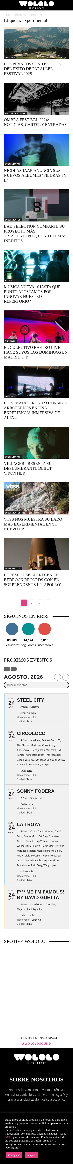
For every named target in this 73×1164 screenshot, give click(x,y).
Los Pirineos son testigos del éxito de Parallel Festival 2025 (32, 69)
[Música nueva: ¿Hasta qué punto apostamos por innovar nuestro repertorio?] (36, 266)
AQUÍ (8, 1137)
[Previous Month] (57, 677)
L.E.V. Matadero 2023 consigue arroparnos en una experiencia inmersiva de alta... (36, 410)
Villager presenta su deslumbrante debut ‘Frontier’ (28, 468)
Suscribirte (44, 624)
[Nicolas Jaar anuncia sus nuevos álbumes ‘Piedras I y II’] (36, 150)
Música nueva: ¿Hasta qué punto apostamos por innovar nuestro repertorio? (32, 294)
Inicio (7, 14)
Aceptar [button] (31, 1155)
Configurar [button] (14, 1155)
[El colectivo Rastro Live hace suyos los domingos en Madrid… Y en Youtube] (36, 326)
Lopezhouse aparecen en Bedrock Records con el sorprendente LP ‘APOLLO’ (32, 580)
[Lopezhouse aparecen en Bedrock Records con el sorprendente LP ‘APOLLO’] (36, 554)
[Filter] (7, 669)
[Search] (67, 5)
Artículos (10, 280)
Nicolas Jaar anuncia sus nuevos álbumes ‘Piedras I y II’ (35, 175)
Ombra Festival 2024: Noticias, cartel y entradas (35, 122)
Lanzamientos (12, 164)
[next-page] (48, 603)
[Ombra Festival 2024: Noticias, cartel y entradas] (36, 99)
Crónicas (10, 57)
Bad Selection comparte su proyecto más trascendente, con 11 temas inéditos (35, 233)
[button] (6, 5)
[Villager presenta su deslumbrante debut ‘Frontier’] (36, 443)
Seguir (12, 624)
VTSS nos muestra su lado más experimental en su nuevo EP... (33, 524)
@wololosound (36, 1043)
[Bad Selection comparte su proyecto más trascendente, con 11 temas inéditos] (36, 205)
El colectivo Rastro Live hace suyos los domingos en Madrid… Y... (36, 352)
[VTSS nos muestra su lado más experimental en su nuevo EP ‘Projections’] (36, 498)
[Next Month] (65, 677)
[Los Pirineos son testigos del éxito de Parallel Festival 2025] (36, 43)
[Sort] (14, 669)
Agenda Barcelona (15, 113)
